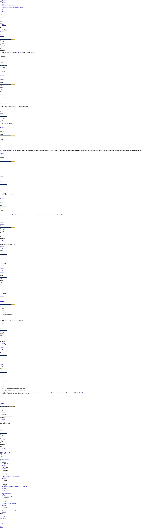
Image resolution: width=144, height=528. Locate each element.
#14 (2, 349)
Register (1, 21)
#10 (2, 248)
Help (2, 523)
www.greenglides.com (16, 52)
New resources (17, 7)
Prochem (82, 392)
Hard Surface (3, 495)
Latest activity (21, 7)
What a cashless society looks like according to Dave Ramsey (9, 503)
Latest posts (2, 460)
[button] (2, 17)
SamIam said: (3, 419)
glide (12, 214)
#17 (2, 426)
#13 (2, 323)
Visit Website (3, 386)
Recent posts (3, 5)
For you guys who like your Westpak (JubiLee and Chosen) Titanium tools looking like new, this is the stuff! (14, 486)
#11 (2, 270)
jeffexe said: (3, 240)
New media (5, 7)
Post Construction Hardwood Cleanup (6, 493)
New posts (6, 5)
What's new (3, 6)
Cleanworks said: (4, 317)
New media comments (13, 7)
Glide (4, 150)
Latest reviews (3, 11)
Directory (3, 12)
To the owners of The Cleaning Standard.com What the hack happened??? (10, 476)
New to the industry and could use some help (7, 496)
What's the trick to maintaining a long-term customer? (8, 479)
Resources (3, 10)
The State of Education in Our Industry (6, 506)
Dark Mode (13, 5)
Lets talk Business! (4, 478)
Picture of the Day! (3, 457)
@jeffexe (3, 192)
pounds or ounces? (4, 469)
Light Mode (10, 5)
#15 (2, 366)
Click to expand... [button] (4, 193)
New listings (8, 7)
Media (2, 9)
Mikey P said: (3, 290)
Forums (3, 4)
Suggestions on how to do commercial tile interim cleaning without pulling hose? (11, 510)
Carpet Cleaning (4, 468)
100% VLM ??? (4, 466)
